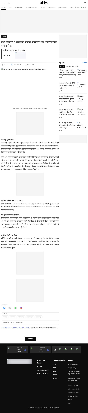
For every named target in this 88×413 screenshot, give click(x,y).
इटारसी (4, 37)
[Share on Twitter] (9, 308)
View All (84, 62)
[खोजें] (85, 2)
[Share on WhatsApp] (15, 308)
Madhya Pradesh (18, 328)
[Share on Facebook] (4, 308)
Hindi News (6, 328)
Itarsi (27, 328)
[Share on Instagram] (21, 308)
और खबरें (30, 339)
